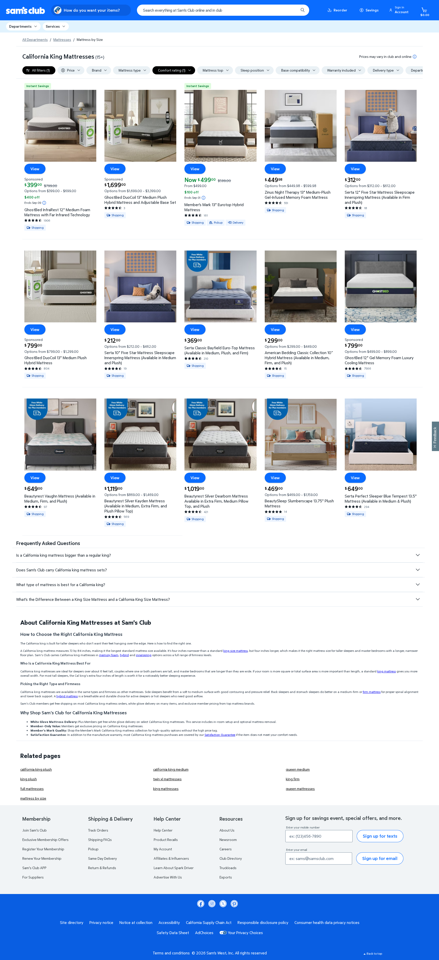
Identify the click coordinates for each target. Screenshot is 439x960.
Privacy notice (101, 922)
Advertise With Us (168, 877)
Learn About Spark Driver (174, 867)
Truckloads (228, 867)
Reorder (340, 10)
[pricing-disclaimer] (415, 57)
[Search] (303, 10)
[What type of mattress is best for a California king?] (418, 585)
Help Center (163, 830)
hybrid (124, 655)
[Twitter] (223, 903)
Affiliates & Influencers (171, 858)
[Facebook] (201, 903)
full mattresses (32, 788)
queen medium (298, 769)
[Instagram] (212, 903)
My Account (163, 849)
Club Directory (231, 858)
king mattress (386, 671)
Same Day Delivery (102, 858)
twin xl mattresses (167, 778)
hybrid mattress (67, 696)
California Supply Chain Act (208, 922)
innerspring (143, 655)
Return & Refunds (102, 867)
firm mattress (372, 692)
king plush (28, 778)
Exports (226, 877)
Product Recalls (166, 839)
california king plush (36, 769)
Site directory (71, 922)
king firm (293, 778)
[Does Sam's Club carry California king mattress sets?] (418, 570)
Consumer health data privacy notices (326, 922)
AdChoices (204, 932)
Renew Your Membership (41, 858)
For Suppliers (33, 877)
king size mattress (235, 651)
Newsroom (228, 839)
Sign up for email (379, 858)
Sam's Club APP (34, 867)
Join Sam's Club (34, 830)
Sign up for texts (380, 836)
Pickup (93, 849)
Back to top (374, 953)
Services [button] (53, 26)
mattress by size (33, 798)
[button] (400, 10)
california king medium (171, 769)
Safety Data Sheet (173, 932)
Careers (226, 849)
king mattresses (166, 788)
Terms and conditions (171, 953)
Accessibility (169, 922)
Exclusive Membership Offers (45, 839)
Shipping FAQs (100, 839)
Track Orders (98, 830)
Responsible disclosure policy (263, 922)
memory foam (108, 655)
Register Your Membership (43, 849)
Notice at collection (135, 922)
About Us (227, 830)
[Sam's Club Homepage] (25, 10)
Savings (372, 10)
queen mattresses (300, 788)
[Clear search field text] (291, 10)
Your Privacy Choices (245, 932)
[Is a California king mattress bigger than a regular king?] (418, 555)
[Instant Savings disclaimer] (44, 203)
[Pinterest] (234, 903)
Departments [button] (20, 26)
